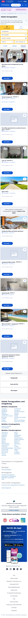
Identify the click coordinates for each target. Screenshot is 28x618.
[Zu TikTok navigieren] (14, 569)
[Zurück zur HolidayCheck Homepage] (5, 5)
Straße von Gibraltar (6, 426)
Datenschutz (14, 590)
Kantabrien (17, 436)
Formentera (17, 453)
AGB (14, 599)
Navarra (16, 449)
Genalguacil (4, 410)
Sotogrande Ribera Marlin (8, 262)
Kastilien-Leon (5, 451)
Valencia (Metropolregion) (6, 443)
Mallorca (4, 441)
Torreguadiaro (5, 414)
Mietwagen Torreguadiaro (8, 477)
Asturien (4, 453)
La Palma (16, 446)
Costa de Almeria (18, 438)
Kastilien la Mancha (19, 439)
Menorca (16, 442)
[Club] (9, 10)
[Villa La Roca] (14, 183)
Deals (3, 1)
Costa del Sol (14, 384)
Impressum (14, 610)
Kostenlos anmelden (20, 9)
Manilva (16, 416)
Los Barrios (4, 408)
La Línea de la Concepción (17, 409)
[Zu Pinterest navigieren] (17, 569)
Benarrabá (4, 417)
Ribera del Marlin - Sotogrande (10, 324)
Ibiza (15, 445)
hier (6, 23)
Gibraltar (16, 413)
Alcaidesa (4, 418)
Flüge (3, 479)
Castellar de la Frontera (7, 416)
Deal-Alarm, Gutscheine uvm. (14, 581)
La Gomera (16, 452)
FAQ (14, 575)
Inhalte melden (14, 578)
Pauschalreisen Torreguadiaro (9, 476)
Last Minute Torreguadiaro (8, 474)
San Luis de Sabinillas (19, 420)
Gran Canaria (5, 452)
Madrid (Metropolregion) (7, 448)
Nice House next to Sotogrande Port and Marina (13, 485)
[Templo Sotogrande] (14, 88)
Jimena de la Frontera (19, 421)
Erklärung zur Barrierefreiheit (14, 604)
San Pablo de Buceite (19, 411)
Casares (3, 420)
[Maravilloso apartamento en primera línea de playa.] (14, 119)
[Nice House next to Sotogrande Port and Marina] (14, 55)
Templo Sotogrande (7, 97)
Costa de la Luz (5, 445)
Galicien (3, 438)
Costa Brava (4, 446)
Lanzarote (4, 455)
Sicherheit (14, 607)
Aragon (16, 433)
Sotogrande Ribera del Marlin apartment (12, 231)
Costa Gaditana (5, 427)
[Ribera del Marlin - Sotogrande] (14, 315)
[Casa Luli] (14, 152)
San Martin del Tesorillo (20, 417)
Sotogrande (14, 378)
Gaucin (16, 418)
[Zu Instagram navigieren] (10, 569)
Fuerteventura (17, 435)
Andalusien (4, 435)
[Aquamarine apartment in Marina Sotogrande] (14, 346)
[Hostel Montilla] (14, 284)
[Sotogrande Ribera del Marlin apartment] (14, 222)
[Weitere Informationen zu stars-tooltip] (18, 96)
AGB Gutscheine (14, 601)
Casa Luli (4, 160)
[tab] (7, 27)
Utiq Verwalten (14, 596)
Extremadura (17, 443)
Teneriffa (4, 439)
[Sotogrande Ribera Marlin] (14, 253)
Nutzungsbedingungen (14, 587)
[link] (22, 5)
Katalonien (4, 436)
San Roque (14, 390)
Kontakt (19, 1)
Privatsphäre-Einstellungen (14, 593)
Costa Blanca (5, 433)
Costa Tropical (17, 448)
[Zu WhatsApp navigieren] (21, 569)
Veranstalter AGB (14, 584)
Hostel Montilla (6, 293)
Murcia (16, 432)
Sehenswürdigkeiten (6, 469)
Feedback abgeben (14, 510)
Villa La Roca (5, 191)
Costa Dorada (5, 449)
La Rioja (16, 451)
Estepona (16, 414)
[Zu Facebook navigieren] (7, 569)
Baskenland (17, 441)
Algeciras (4, 413)
